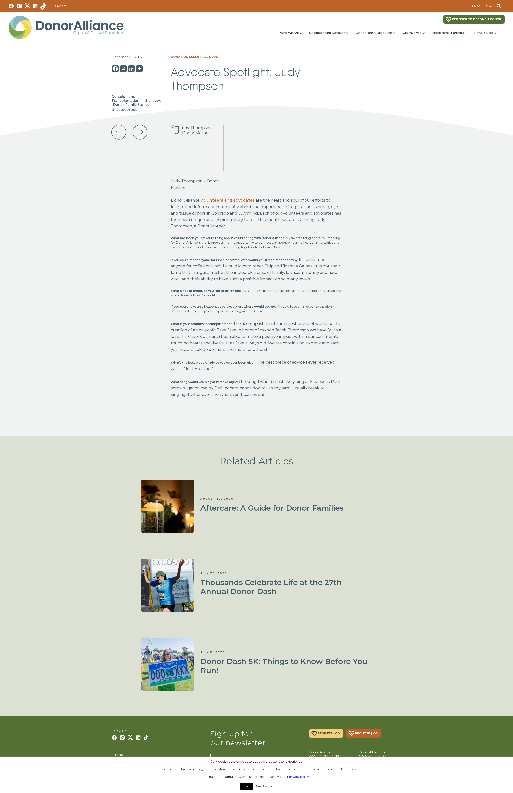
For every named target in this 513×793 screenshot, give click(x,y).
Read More (264, 786)
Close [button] (246, 786)
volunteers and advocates (228, 200)
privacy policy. (299, 777)
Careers (60, 6)
